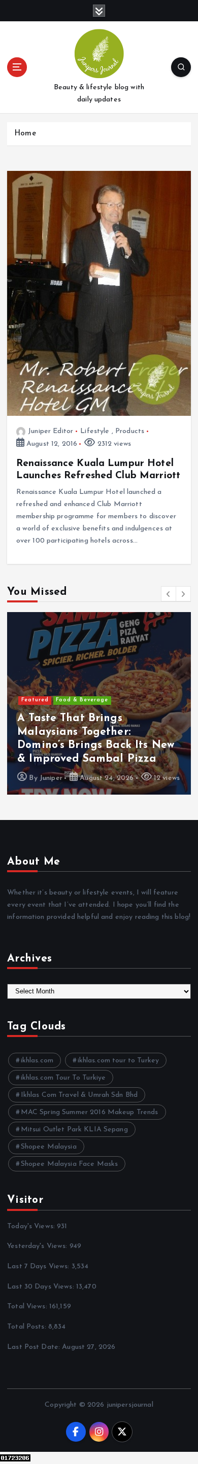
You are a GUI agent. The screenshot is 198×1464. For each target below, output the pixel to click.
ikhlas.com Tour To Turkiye (63, 1078)
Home (25, 133)
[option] (99, 703)
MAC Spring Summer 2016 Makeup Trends (89, 1112)
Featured (35, 700)
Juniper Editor (50, 431)
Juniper (51, 778)
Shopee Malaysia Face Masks (69, 1164)
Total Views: (28, 1306)
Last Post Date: (34, 1347)
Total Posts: (27, 1327)
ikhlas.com (37, 1060)
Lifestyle (94, 431)
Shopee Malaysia (49, 1147)
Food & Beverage (82, 700)
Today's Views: (32, 1226)
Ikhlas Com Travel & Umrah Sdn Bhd (79, 1095)
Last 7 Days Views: (39, 1266)
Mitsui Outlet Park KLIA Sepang (74, 1129)
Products (129, 431)
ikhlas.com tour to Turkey (118, 1060)
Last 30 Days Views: (41, 1287)
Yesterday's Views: (38, 1246)
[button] (168, 593)
